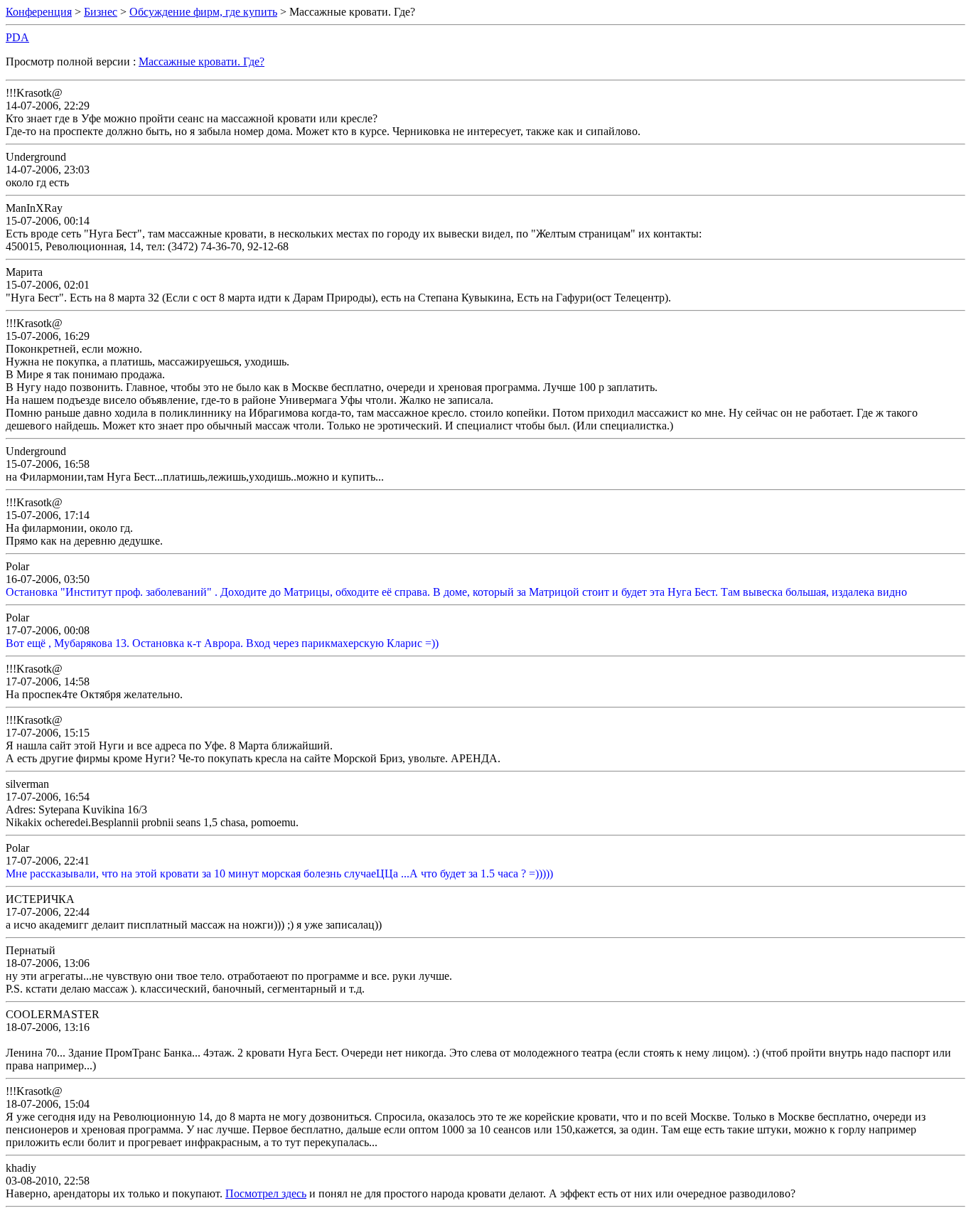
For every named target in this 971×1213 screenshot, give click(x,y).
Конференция (39, 12)
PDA (17, 37)
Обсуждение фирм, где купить (203, 12)
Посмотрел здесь (265, 1193)
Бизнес (100, 12)
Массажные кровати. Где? (201, 61)
